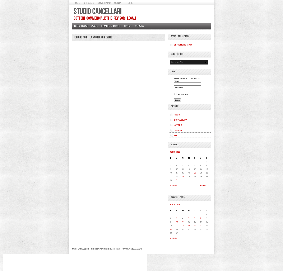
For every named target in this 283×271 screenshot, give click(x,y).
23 (171, 229)
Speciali (94, 26)
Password (179, 87)
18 (183, 225)
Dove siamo (104, 3)
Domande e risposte (111, 26)
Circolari (128, 26)
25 (183, 176)
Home (77, 3)
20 (195, 172)
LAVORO (178, 125)
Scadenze (139, 26)
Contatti (119, 3)
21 (201, 225)
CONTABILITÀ (180, 120)
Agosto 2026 (175, 152)
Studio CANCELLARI (98, 11)
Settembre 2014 (183, 44)
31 (177, 180)
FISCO (177, 114)
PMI (175, 135)
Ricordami (182, 94)
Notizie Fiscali (81, 26)
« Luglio (173, 185)
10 (177, 221)
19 (189, 225)
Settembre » (204, 185)
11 (183, 221)
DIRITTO (178, 130)
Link (130, 3)
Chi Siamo (88, 3)
